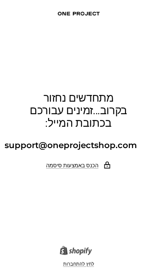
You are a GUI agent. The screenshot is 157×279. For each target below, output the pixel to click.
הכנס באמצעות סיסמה (72, 165)
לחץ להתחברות (78, 264)
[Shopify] (78, 251)
